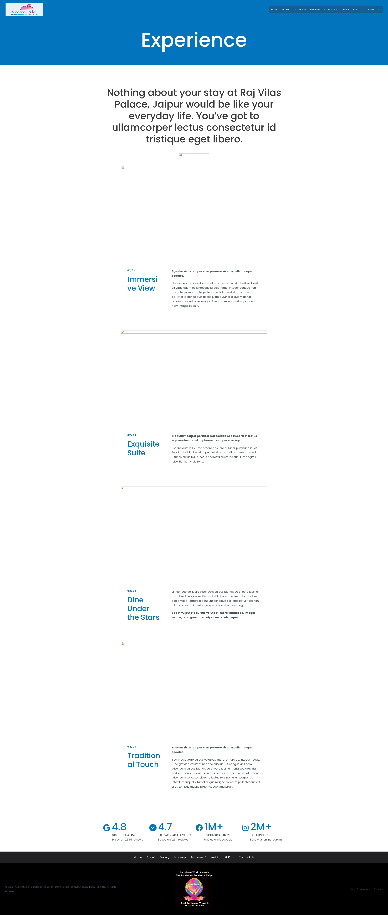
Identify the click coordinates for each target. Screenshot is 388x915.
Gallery (164, 857)
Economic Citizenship (205, 857)
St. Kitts (229, 857)
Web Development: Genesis (367, 889)
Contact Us (246, 857)
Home (138, 857)
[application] (304, 9)
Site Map (180, 857)
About (151, 857)
